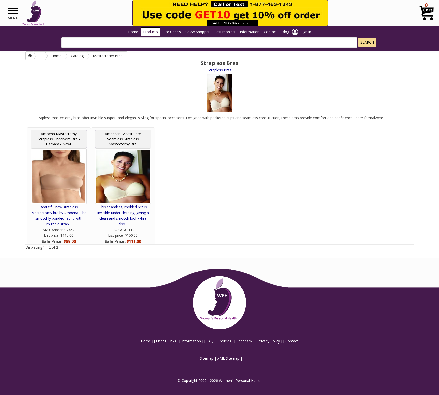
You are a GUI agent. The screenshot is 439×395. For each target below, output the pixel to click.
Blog (285, 31)
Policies (225, 341)
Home (133, 31)
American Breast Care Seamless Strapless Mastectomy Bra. (123, 138)
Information (249, 31)
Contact (270, 31)
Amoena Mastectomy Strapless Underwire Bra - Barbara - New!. (59, 138)
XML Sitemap (228, 358)
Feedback (244, 341)
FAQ (209, 341)
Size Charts (172, 31)
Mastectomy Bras (107, 55)
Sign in (306, 31)
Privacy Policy (269, 341)
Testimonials (224, 31)
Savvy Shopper (197, 31)
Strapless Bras (219, 69)
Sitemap (206, 358)
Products (150, 31)
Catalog (77, 55)
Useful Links (166, 341)
